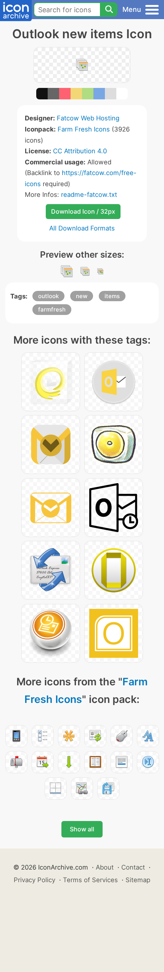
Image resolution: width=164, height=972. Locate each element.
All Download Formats (82, 228)
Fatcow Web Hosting (88, 118)
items (112, 296)
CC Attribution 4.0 (80, 151)
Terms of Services (90, 880)
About (105, 867)
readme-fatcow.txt (89, 194)
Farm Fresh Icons (84, 129)
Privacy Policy (34, 880)
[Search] (108, 9)
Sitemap (137, 880)
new (81, 296)
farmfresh (52, 309)
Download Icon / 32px (83, 211)
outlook (48, 296)
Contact (133, 867)
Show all (82, 829)
